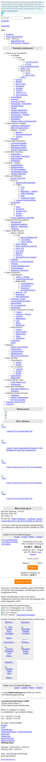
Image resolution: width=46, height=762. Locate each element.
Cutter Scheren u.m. (18, 382)
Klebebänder (16, 154)
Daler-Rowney (21, 332)
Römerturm (20, 294)
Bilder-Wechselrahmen (19, 128)
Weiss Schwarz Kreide (19, 356)
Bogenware (25, 288)
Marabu (19, 82)
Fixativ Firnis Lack (18, 178)
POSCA (19, 255)
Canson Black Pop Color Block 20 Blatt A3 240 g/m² (21, 521)
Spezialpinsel (16, 375)
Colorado (19, 369)
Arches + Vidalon (22, 277)
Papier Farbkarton (18, 519)
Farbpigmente (16, 349)
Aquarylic (15, 99)
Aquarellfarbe (16, 97)
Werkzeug (15, 229)
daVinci (19, 362)
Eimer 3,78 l (25, 68)
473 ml (28, 64)
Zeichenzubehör (17, 268)
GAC (23, 187)
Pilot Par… (9, 622)
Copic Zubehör (26, 242)
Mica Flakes (30, 75)
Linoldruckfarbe (17, 106)
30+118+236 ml (32, 62)
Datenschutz (6, 736)
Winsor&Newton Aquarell (26, 257)
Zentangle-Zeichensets (19, 270)
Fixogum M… (9, 642)
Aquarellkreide (16, 165)
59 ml (28, 73)
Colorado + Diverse (23, 314)
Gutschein (10, 404)
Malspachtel (15, 378)
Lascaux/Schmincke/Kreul (26, 200)
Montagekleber (16, 158)
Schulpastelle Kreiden (19, 172)
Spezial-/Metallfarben (19, 110)
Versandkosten (6, 729)
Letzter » (39, 537)
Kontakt (4, 725)
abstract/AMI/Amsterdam (25, 183)
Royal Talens (21, 84)
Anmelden (5, 21)
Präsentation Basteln (18, 147)
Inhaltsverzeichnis (8, 740)
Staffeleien (15, 395)
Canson (19, 312)
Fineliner (14, 264)
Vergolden (15, 139)
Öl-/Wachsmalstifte (18, 169)
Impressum (5, 734)
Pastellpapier (16, 308)
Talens (18, 336)
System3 (19, 90)
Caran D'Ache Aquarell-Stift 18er (19, 431)
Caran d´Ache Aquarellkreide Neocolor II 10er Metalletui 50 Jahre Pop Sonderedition (24, 449)
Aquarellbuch (26, 286)
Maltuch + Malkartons (19, 226)
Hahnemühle (21, 318)
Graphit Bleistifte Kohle (20, 266)
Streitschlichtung (7, 738)
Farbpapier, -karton (18, 299)
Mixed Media (16, 303)
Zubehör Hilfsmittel (18, 174)
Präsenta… (25, 642)
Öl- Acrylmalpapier (18, 305)
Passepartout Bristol (18, 145)
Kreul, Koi (20, 248)
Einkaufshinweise (18, 41)
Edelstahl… (9, 662)
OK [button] (2, 13)
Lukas (18, 207)
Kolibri (18, 365)
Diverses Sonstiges (18, 400)
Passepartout (15, 384)
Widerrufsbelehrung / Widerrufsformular (16, 732)
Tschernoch (20, 338)
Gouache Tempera (18, 101)
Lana (18, 321)
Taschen (19, 136)
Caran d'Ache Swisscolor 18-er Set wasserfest (24, 467)
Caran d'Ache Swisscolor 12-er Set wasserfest (24, 483)
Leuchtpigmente (17, 351)
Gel (22, 189)
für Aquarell (15, 202)
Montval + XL (21, 292)
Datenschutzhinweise (8, 759)
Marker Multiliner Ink (29, 237)
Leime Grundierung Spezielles (22, 218)
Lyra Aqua (20, 250)
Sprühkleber (15, 161)
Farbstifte (14, 259)
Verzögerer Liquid (28, 198)
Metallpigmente (17, 354)
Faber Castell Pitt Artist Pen (26, 246)
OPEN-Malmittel (27, 193)
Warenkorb (5, 26)
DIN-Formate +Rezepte (20, 43)
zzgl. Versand (35, 553)
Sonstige (19, 215)
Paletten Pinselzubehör (19, 397)
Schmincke (20, 86)
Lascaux (19, 79)
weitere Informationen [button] (9, 11)
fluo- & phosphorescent (30, 66)
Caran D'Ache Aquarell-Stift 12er (19, 498)
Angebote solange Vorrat (15, 402)
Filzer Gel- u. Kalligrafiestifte (22, 261)
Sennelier (19, 88)
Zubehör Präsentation (19, 150)
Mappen (19, 132)
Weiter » (32, 537)
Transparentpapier (15, 341)
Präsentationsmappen (24, 134)
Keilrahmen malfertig (19, 224)
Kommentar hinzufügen (26, 615)
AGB (3, 727)
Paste (23, 196)
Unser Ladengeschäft (14, 36)
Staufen (19, 213)
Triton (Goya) (21, 93)
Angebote (9, 34)
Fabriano (19, 316)
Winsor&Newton (22, 297)
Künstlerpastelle (17, 167)
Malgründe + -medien (29, 191)
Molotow (19, 253)
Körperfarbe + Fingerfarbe (21, 104)
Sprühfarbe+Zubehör (19, 112)
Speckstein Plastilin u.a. (20, 389)
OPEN (23, 77)
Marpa (18, 323)
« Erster (17, 537)
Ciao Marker (25, 240)
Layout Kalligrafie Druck (20, 301)
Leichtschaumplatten (19, 143)
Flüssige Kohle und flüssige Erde (23, 121)
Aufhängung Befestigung (20, 126)
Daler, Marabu (21, 244)
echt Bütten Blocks (28, 290)
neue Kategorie (21, 95)
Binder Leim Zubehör (19, 347)
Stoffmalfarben (16, 117)
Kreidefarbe (15, 119)
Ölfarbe (14, 108)
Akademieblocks (27, 283)
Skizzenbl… (25, 622)
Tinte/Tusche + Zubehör (20, 115)
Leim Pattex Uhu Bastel (20, 156)
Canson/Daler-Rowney (25, 279)
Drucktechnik (16, 222)
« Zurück (24, 537)
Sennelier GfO (21, 211)
